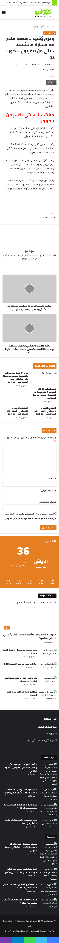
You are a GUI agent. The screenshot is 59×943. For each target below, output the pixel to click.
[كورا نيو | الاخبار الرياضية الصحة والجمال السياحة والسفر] (42, 12)
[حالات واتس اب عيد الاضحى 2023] (47, 668)
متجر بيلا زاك (51, 734)
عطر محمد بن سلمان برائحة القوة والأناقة (20, 651)
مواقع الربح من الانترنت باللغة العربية (22, 693)
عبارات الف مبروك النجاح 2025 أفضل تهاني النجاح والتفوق (29, 636)
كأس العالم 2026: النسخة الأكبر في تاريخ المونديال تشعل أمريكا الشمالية (44, 393)
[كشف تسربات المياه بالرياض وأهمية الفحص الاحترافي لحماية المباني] (48, 774)
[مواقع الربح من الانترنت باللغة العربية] (47, 696)
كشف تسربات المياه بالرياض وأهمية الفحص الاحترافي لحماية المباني (20, 767)
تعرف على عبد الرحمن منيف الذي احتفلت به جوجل (20, 679)
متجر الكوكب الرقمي (47, 727)
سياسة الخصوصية (38, 931)
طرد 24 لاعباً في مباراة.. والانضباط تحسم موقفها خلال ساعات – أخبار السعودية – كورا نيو (15, 377)
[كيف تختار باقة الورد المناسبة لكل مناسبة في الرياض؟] (48, 809)
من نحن (51, 931)
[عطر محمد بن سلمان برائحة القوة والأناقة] (47, 654)
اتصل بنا (8, 931)
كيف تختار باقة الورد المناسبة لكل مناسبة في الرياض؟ (27, 3)
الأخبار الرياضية (39, 26)
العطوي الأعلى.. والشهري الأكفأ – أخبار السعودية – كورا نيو (45, 411)
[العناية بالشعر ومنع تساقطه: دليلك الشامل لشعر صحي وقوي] (48, 794)
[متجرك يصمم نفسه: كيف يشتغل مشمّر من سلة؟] (48, 824)
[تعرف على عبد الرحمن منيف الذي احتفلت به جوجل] (47, 682)
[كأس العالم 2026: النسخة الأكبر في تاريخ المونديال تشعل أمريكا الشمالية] (44, 379)
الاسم (52, 479)
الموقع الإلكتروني (47, 502)
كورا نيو (48, 64)
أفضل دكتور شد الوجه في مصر (42, 740)
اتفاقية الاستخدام (20, 931)
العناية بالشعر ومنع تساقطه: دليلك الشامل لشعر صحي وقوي (20, 791)
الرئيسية (50, 26)
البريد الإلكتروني (47, 490)
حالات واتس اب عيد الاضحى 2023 (20, 664)
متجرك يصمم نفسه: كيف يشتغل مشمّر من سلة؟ (20, 822)
